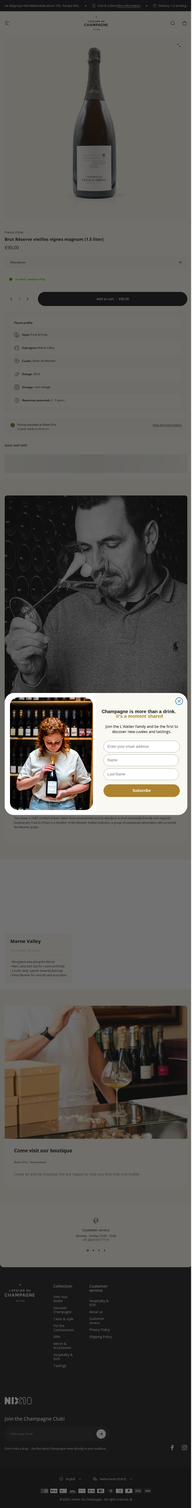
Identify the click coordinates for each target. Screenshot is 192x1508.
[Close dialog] (177, 701)
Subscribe (140, 791)
